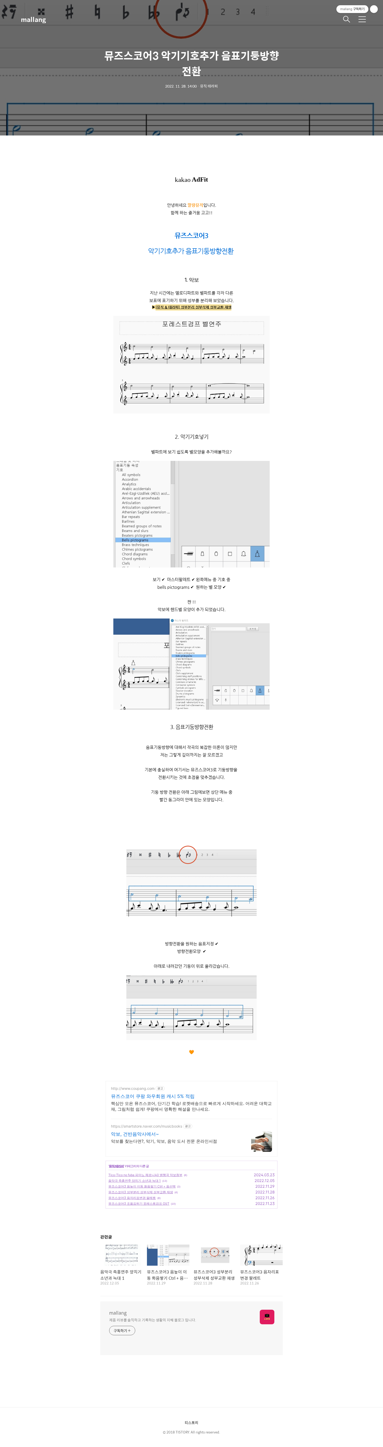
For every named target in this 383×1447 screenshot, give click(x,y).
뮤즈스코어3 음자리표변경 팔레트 (132, 1198)
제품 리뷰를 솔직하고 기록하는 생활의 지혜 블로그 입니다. (152, 1319)
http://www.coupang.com (133, 1088)
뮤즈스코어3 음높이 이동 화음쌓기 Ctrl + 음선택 (142, 1186)
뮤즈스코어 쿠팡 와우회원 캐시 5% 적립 (153, 1096)
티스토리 (191, 1422)
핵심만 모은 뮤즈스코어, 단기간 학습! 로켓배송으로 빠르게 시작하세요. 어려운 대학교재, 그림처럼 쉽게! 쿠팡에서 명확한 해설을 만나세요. (191, 1106)
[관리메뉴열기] (374, 9)
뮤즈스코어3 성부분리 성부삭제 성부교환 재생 (140, 1192)
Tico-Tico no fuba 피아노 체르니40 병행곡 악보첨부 (145, 1175)
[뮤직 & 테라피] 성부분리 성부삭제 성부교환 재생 (193, 307)
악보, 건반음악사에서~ (135, 1134)
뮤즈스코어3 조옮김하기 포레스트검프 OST (138, 1203)
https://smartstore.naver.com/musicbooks (146, 1126)
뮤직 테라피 (116, 1166)
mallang (33, 19)
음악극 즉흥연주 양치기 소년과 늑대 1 (134, 1181)
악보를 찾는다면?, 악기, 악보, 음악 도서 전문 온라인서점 (164, 1141)
